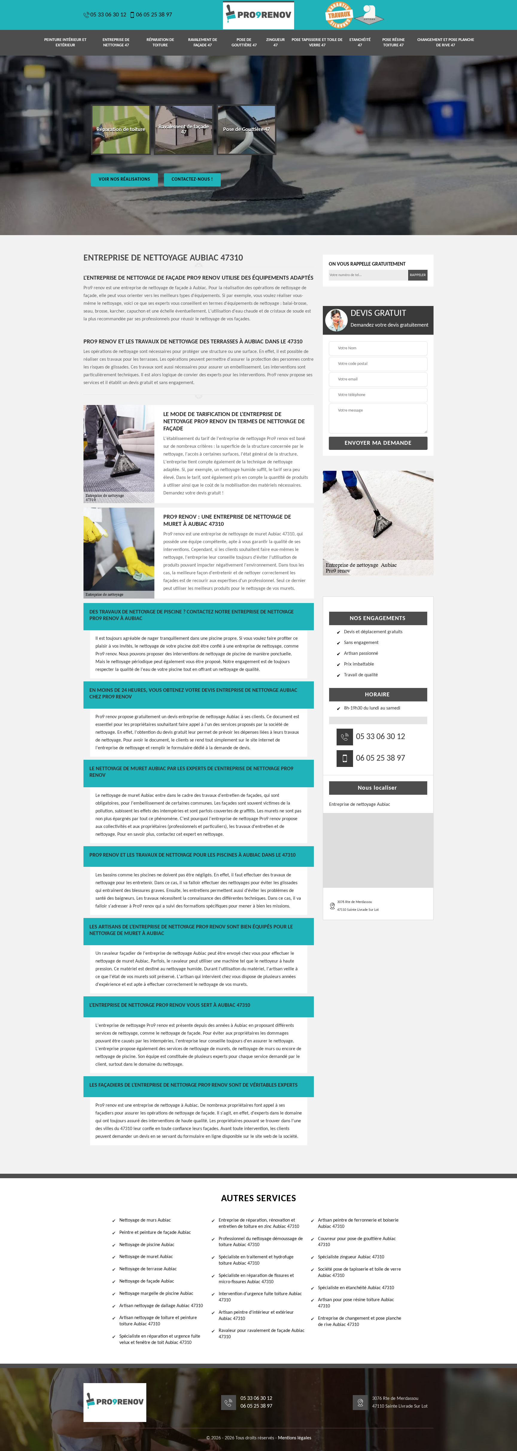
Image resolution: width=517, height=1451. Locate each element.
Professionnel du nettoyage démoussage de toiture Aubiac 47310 (261, 1242)
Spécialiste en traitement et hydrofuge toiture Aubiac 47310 (256, 1260)
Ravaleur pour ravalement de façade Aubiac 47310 (262, 1333)
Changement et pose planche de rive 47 (445, 43)
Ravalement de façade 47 (202, 43)
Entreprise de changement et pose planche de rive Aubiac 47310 (359, 1321)
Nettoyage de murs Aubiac (145, 1220)
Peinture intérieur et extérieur (65, 43)
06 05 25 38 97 (154, 15)
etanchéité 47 (360, 43)
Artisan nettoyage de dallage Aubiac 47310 (161, 1306)
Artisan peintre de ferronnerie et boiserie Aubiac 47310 (358, 1223)
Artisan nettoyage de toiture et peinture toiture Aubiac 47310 (158, 1321)
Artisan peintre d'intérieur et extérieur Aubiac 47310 (256, 1315)
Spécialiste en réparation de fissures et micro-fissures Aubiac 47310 (256, 1278)
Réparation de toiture (160, 43)
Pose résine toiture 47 (393, 43)
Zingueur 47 (275, 43)
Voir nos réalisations (124, 179)
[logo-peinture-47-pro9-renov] (258, 15)
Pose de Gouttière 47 (244, 43)
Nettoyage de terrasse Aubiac (148, 1269)
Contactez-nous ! (192, 179)
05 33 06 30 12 (108, 15)
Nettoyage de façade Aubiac (146, 1281)
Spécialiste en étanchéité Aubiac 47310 (356, 1288)
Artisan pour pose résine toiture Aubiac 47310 (356, 1303)
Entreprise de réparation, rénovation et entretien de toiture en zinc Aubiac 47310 (259, 1223)
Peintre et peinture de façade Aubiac (155, 1232)
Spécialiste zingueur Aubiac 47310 (351, 1257)
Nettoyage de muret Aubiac (146, 1256)
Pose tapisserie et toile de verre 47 (317, 43)
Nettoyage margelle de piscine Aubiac (156, 1293)
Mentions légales (294, 1438)
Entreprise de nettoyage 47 (116, 43)
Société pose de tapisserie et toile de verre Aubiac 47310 (359, 1272)
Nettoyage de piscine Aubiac (146, 1245)
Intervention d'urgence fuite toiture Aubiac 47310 (260, 1297)
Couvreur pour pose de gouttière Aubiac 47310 (357, 1242)
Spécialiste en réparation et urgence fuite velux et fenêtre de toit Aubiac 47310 (159, 1339)
